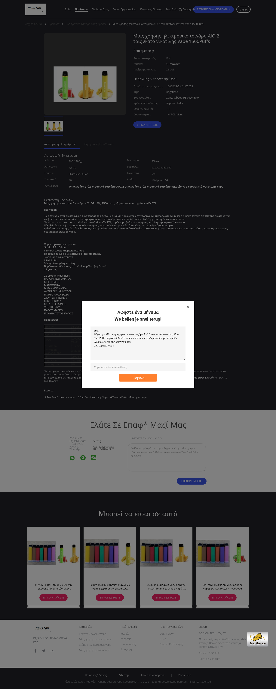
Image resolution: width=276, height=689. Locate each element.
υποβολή (138, 378)
